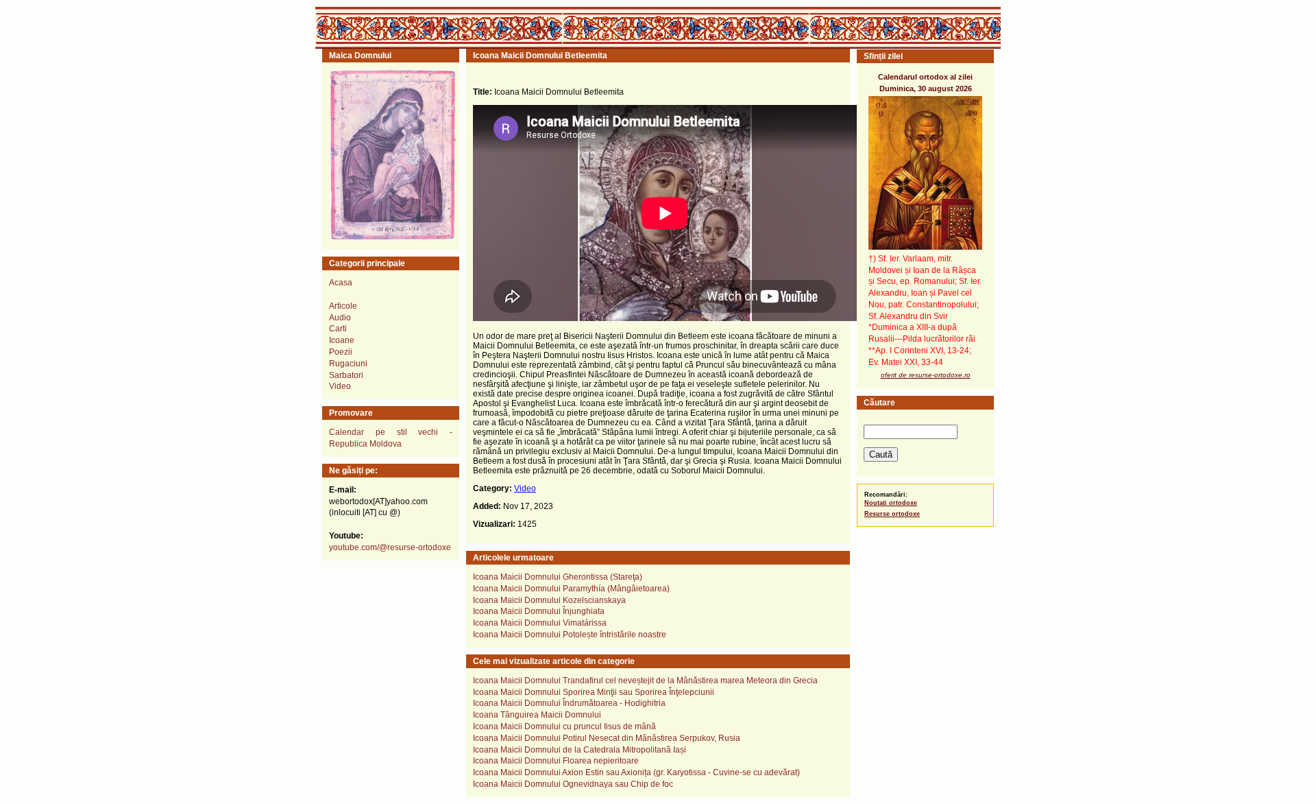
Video (525, 488)
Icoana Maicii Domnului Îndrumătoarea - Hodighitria (569, 703)
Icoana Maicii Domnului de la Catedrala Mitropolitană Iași (579, 750)
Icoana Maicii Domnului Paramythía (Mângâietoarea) (571, 588)
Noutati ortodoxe (890, 502)
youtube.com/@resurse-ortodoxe (390, 547)
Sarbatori (346, 375)
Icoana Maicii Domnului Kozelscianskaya (549, 600)
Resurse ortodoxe (892, 513)
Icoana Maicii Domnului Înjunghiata (539, 611)
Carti (338, 328)
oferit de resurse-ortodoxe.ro (926, 375)
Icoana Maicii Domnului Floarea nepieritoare (556, 761)
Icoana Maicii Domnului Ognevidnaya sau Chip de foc (573, 784)
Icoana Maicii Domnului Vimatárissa (540, 623)
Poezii (340, 352)
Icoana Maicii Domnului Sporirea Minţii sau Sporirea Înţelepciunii (593, 692)
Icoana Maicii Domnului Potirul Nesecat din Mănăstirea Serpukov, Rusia (606, 738)
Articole (343, 306)
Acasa (340, 282)
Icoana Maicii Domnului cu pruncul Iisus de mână (564, 726)
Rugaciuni (348, 363)
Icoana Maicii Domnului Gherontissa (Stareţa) (557, 577)
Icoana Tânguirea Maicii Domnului (537, 715)
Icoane (341, 340)
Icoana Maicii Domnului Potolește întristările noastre (569, 634)
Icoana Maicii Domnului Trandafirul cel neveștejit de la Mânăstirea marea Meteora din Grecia (645, 680)
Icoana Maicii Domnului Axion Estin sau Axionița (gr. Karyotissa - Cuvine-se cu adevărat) (636, 772)
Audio (340, 317)
